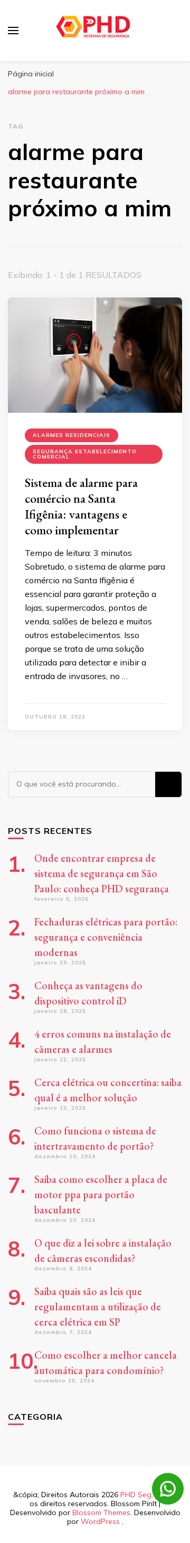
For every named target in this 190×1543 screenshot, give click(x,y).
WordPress (100, 1521)
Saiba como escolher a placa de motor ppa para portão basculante (100, 1194)
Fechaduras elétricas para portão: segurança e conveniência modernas (105, 937)
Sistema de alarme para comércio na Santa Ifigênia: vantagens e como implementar (81, 506)
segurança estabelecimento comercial (85, 454)
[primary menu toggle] (13, 30)
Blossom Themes (101, 1512)
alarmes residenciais (71, 435)
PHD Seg (135, 1494)
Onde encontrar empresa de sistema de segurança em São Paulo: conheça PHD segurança (101, 873)
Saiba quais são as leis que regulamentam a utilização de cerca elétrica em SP (97, 1307)
